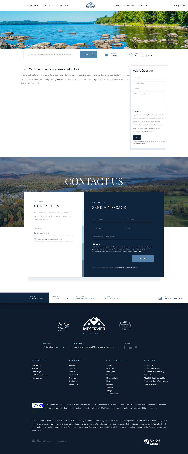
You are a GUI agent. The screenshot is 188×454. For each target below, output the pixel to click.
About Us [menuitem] (72, 365)
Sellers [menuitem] (118, 6)
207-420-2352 (43, 233)
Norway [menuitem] (109, 381)
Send (137, 137)
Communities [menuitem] (48, 6)
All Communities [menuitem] (112, 394)
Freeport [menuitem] (109, 384)
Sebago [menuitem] (109, 390)
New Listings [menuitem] (37, 378)
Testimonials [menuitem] (73, 375)
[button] (88, 54)
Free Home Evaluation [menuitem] (152, 368)
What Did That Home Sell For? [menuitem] (155, 378)
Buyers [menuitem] (63, 6)
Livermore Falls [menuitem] (112, 378)
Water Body (111, 299)
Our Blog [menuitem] (72, 378)
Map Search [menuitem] (36, 365)
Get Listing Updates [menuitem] (39, 375)
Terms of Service (139, 143)
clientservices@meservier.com (49, 239)
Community (116, 55)
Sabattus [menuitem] (109, 387)
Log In (175, 6)
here (58, 79)
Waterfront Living (85, 299)
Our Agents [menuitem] (73, 368)
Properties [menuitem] (31, 6)
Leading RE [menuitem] (73, 381)
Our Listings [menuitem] (36, 371)
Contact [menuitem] (143, 6)
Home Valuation (143, 55)
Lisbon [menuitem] (108, 375)
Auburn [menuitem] (109, 365)
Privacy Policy (148, 132)
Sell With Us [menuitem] (148, 365)
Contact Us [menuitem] (73, 384)
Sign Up (182, 6)
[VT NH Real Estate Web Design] (156, 442)
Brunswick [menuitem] (110, 368)
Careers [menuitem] (72, 371)
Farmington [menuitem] (110, 371)
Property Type (59, 299)
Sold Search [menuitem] (36, 368)
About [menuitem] (130, 6)
